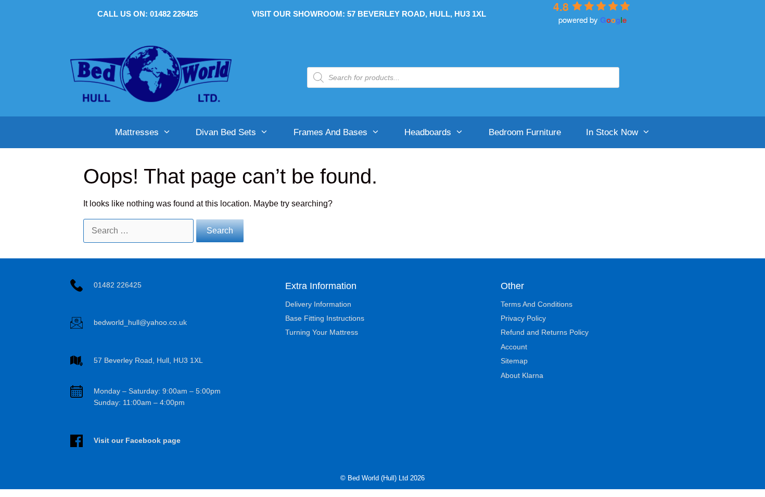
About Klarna (522, 375)
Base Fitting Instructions (324, 318)
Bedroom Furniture (525, 132)
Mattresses (137, 132)
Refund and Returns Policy (545, 332)
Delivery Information (318, 304)
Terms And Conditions (536, 304)
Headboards (427, 132)
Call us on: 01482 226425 (147, 13)
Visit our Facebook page (137, 440)
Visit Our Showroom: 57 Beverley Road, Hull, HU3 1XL (369, 13)
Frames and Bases (330, 132)
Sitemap (514, 361)
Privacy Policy (523, 318)
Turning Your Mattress (321, 332)
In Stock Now (612, 132)
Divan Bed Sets (226, 132)
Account (514, 347)
